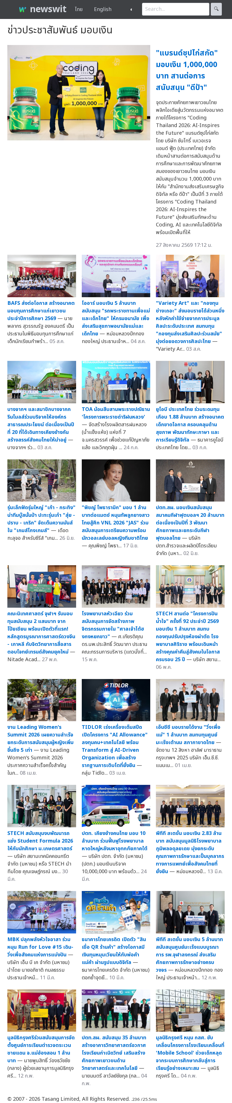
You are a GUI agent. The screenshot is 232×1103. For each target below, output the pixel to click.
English (102, 9)
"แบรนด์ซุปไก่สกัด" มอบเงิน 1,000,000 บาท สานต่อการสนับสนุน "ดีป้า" (187, 70)
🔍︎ (216, 9)
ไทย (79, 9)
